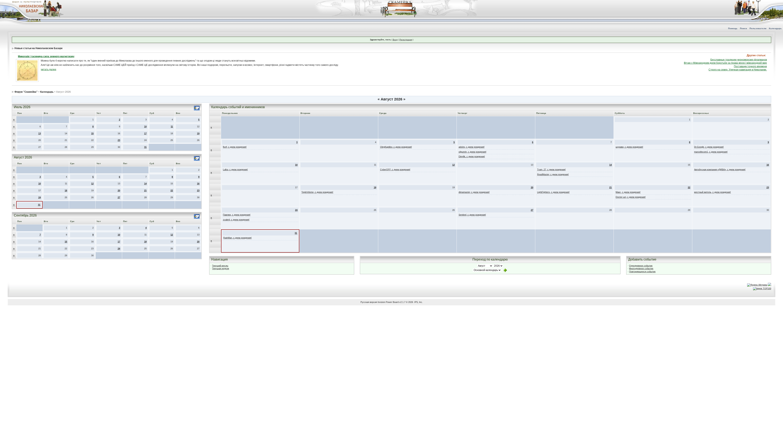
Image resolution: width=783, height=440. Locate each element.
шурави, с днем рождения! (629, 147)
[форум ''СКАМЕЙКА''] (399, 2)
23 (119, 140)
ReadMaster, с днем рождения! (553, 174)
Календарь (775, 28)
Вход (395, 39)
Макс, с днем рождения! (628, 192)
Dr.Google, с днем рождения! (709, 147)
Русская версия (369, 302)
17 (145, 133)
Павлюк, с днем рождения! (236, 214)
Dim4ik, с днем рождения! (472, 156)
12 (92, 183)
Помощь (733, 28)
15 (92, 133)
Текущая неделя (220, 268)
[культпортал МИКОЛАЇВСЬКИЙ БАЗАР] (30, 8)
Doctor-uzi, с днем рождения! (631, 197)
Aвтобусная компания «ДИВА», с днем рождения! (719, 169)
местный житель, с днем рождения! (712, 192)
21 (145, 190)
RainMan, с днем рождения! (237, 237)
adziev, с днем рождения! (471, 147)
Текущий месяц (220, 265)
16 (198, 183)
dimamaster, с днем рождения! (474, 192)
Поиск (743, 28)
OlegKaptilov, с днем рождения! (396, 147)
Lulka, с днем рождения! (235, 169)
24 (39, 197)
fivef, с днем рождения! (235, 147)
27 (119, 197)
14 (145, 183)
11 (172, 126)
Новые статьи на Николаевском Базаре (38, 48)
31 (145, 147)
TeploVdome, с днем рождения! (317, 192)
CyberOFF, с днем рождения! (395, 169)
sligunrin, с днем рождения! (472, 152)
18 (66, 190)
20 (119, 190)
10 (145, 126)
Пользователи (758, 28)
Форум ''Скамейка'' (26, 91)
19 (198, 133)
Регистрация (405, 39)
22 (171, 190)
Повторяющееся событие (642, 271)
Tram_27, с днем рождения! (551, 169)
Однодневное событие (640, 265)
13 (39, 133)
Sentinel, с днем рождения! (472, 214)
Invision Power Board (388, 302)
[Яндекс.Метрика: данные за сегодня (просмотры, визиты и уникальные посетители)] (757, 285)
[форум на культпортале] (26, 1)
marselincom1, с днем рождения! (711, 152)
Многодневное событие (641, 268)
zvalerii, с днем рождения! (236, 219)
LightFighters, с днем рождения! (553, 192)
